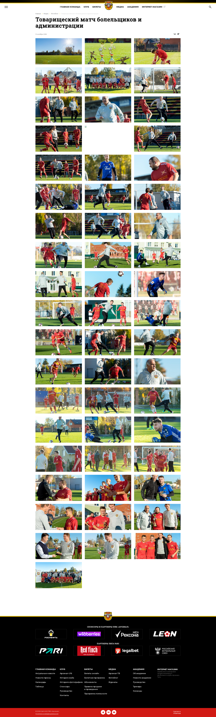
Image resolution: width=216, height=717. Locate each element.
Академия (133, 7)
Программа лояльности (95, 694)
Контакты (64, 695)
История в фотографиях (71, 682)
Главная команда (70, 7)
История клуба (67, 678)
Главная (38, 13)
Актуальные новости (45, 673)
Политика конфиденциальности (46, 714)
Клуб (86, 7)
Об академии (139, 673)
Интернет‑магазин (152, 7)
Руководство (66, 691)
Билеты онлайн (91, 673)
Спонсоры (65, 687)
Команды (137, 691)
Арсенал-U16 (66, 673)
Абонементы (90, 682)
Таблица (39, 687)
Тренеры (137, 687)
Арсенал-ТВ (114, 673)
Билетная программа (94, 678)
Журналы (113, 682)
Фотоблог (54, 13)
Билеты (96, 7)
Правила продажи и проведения (93, 688)
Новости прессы (43, 678)
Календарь (40, 682)
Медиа (120, 7)
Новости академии (142, 678)
